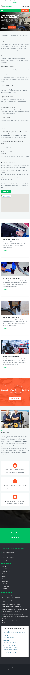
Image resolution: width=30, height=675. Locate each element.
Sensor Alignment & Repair (8, 560)
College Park (5, 581)
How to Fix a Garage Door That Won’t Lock (11, 604)
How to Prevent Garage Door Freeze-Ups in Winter (13, 595)
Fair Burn (4, 573)
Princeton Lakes (5, 586)
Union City (4, 576)
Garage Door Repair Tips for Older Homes (11, 597)
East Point (4, 583)
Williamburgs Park (6, 571)
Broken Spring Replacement (8, 555)
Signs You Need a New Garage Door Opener (11, 611)
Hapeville (4, 578)
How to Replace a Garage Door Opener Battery (12, 614)
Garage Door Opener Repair (8, 552)
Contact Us (14, 2)
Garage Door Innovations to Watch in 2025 (11, 606)
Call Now (4, 27)
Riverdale (4, 566)
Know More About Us (6, 457)
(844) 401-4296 (25, 6)
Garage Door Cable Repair (8, 557)
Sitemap (7, 669)
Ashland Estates (5, 568)
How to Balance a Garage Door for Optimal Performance (14, 609)
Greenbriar (4, 588)
